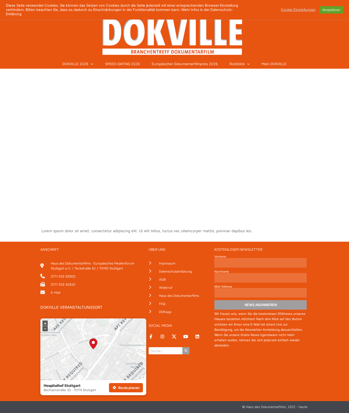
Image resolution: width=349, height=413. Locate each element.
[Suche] (185, 350)
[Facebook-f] (151, 336)
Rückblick (237, 64)
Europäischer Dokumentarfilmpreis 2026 (185, 64)
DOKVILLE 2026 (75, 64)
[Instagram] (162, 336)
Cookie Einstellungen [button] (298, 10)
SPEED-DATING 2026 (122, 64)
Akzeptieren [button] (331, 10)
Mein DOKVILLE (274, 64)
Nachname (221, 271)
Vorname (220, 256)
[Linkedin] (197, 336)
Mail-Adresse (223, 286)
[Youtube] (186, 336)
